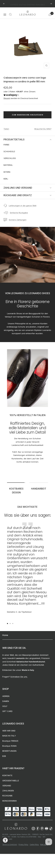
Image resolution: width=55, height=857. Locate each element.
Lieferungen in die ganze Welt (22, 205)
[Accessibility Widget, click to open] (5, 840)
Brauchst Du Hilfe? (42, 129)
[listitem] (33, 828)
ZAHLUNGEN (8, 790)
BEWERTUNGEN (9, 751)
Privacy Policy (23, 844)
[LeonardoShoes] (15, 826)
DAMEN (5, 701)
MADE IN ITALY (9, 736)
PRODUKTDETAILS (14, 139)
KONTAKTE (7, 775)
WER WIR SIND (8, 730)
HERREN (5, 696)
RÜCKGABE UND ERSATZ (18, 195)
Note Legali (44, 844)
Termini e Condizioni (9, 844)
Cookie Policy (34, 844)
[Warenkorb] (50, 14)
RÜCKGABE (7, 795)
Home (5, 635)
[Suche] (10, 14)
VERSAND (6, 785)
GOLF (4, 706)
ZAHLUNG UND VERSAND (18, 187)
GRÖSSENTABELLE (10, 780)
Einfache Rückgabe (19, 212)
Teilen (6, 129)
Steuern (7, 98)
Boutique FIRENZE (10, 741)
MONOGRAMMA (9, 801)
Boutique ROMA (9, 746)
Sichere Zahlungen (17, 220)
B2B (4, 756)
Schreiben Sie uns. (19, 676)
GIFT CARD (7, 711)
